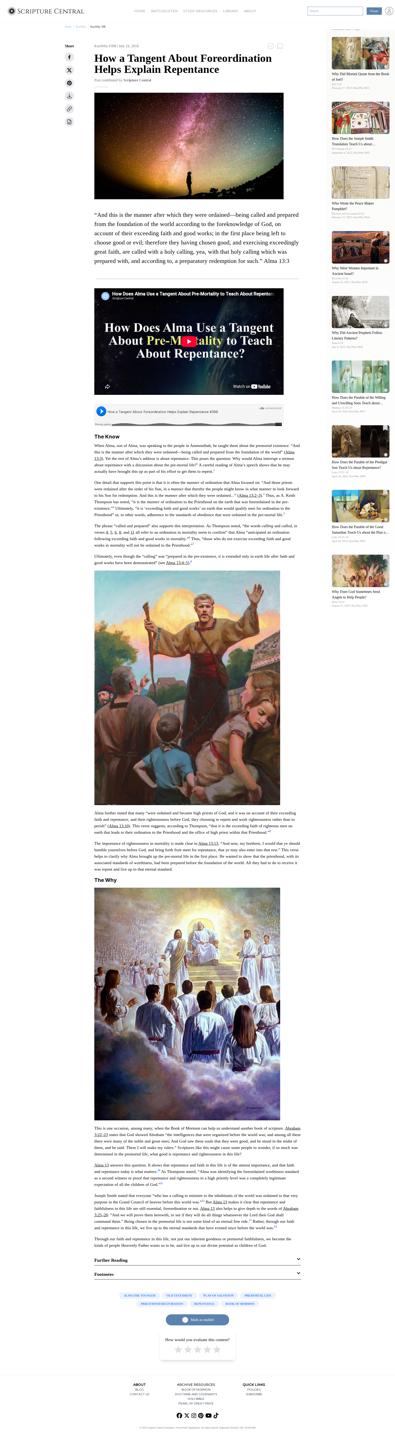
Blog (139, 1389)
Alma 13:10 (119, 826)
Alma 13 (101, 1165)
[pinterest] (69, 83)
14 (275, 1226)
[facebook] (69, 57)
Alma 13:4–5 (177, 562)
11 (132, 532)
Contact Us (139, 1394)
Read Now (361, 53)
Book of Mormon (196, 1389)
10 (158, 1170)
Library (230, 11)
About (250, 11)
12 (203, 1200)
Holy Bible (196, 1399)
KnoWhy (81, 26)
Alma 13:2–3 (250, 495)
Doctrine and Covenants (196, 1394)
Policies (254, 1389)
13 (250, 1220)
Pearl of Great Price (196, 1403)
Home (139, 11)
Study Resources (200, 11)
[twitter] (69, 70)
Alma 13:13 (208, 843)
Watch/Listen (164, 11)
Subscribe (254, 1394)
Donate (374, 11)
